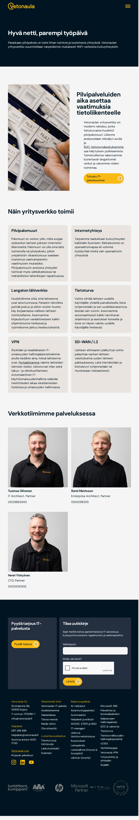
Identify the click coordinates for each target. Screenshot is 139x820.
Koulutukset (78, 741)
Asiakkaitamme (50, 710)
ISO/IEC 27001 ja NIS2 (84, 724)
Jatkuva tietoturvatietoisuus (83, 734)
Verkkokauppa (109, 748)
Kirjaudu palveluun (22, 755)
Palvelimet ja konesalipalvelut (110, 712)
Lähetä (70, 681)
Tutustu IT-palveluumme (96, 178)
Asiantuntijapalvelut (83, 710)
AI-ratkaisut (78, 706)
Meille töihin (48, 724)
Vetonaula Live (20, 751)
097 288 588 (18, 730)
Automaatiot (78, 715)
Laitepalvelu (78, 745)
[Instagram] (13, 762)
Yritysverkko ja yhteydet (109, 758)
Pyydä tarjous (23, 644)
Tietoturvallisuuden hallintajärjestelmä (112, 737)
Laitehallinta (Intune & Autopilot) (84, 751)
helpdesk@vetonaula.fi (24, 735)
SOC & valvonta (110, 726)
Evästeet (46, 753)
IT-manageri (78, 728)
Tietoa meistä (49, 719)
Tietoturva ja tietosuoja (48, 742)
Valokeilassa (48, 715)
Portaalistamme (29, 362)
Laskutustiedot (50, 748)
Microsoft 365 (109, 706)
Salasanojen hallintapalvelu (109, 720)
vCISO (104, 743)
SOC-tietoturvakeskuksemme (104, 147)
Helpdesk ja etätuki (82, 719)
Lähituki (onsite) (81, 758)
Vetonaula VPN (109, 752)
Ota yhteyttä (48, 728)
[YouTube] (31, 762)
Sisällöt (105, 765)
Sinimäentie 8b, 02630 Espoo (20, 707)
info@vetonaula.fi (21, 718)
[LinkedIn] (22, 762)
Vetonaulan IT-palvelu (54, 706)
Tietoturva (107, 731)
